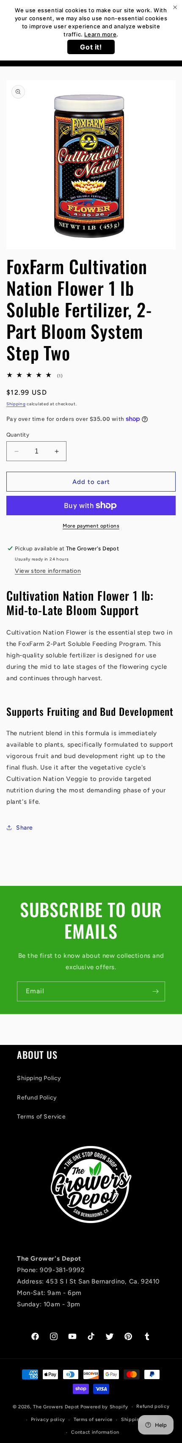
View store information (48, 570)
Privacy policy (48, 1419)
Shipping (16, 404)
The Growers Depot (56, 1407)
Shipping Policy (39, 1078)
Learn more (100, 34)
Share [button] (24, 827)
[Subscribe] (155, 991)
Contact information (95, 1432)
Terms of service (93, 1419)
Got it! (91, 47)
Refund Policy (37, 1097)
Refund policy (152, 1406)
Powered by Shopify (104, 1407)
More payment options (91, 526)
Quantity (17, 435)
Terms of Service (41, 1116)
